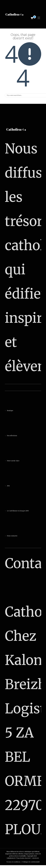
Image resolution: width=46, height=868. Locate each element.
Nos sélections (12, 436)
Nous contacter (12, 536)
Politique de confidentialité (31, 862)
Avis (8, 486)
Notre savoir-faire (13, 461)
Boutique (10, 411)
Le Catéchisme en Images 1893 (18, 511)
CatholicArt (35, 858)
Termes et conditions (13, 862)
